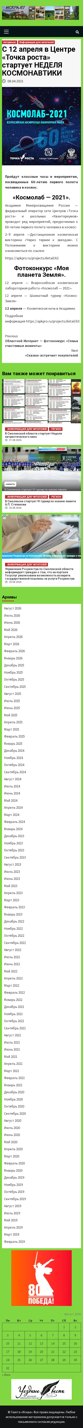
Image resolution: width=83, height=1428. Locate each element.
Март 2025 (11, 729)
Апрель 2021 (13, 1063)
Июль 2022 (12, 957)
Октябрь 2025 (14, 679)
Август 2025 (12, 693)
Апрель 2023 (13, 893)
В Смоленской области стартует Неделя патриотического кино (33, 435)
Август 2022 (12, 950)
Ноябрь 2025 (13, 672)
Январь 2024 (13, 829)
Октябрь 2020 (14, 1106)
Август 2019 (12, 1206)
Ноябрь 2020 (13, 1099)
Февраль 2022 (14, 992)
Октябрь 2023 (14, 850)
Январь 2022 (13, 999)
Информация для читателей (36, 42)
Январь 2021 (13, 1085)
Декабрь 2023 (14, 836)
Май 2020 (10, 1142)
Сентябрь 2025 (15, 686)
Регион (56, 429)
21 (52, 1352)
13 (41, 1343)
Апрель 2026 (13, 637)
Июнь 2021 (12, 1049)
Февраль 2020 (14, 1163)
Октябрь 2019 (14, 1191)
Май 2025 (10, 715)
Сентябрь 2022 (15, 943)
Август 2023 (12, 864)
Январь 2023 (13, 914)
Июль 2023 (12, 871)
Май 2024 (10, 800)
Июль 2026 (12, 615)
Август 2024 (12, 779)
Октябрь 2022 (14, 935)
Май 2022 (10, 971)
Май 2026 (10, 630)
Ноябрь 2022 (13, 928)
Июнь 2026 (12, 622)
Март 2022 (11, 985)
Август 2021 (12, 1035)
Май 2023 (10, 886)
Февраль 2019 (14, 1241)
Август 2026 (12, 608)
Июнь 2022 (12, 964)
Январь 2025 (13, 743)
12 (30, 1343)
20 (41, 1352)
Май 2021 (10, 1056)
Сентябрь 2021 (15, 1028)
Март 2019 (11, 1234)
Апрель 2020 (13, 1149)
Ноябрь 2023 (13, 843)
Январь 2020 (13, 1170)
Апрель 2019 (13, 1227)
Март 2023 (11, 900)
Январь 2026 (13, 658)
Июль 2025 (12, 701)
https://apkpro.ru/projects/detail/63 (53, 321)
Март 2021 (11, 1071)
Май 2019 (10, 1220)
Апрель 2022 (13, 978)
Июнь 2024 (12, 793)
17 (7, 1352)
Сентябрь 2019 (15, 1199)
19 (30, 1352)
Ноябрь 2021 (13, 1014)
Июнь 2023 (12, 878)
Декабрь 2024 (14, 750)
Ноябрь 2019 (13, 1184)
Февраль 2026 (14, 651)
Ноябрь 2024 (13, 758)
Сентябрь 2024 (15, 772)
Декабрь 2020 (14, 1092)
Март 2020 (11, 1156)
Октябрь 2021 (14, 1021)
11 (19, 1343)
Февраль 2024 (14, 822)
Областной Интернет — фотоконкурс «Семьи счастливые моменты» (41, 341)
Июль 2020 (12, 1128)
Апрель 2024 (13, 807)
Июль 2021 (12, 1042)
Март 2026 (11, 644)
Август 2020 (12, 1120)
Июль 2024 (12, 786)
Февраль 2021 (14, 1078)
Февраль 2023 (14, 907)
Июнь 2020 (12, 1135)
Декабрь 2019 (14, 1177)
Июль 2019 (12, 1213)
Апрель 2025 (13, 722)
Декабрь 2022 (14, 921)
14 (52, 1343)
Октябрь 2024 (14, 765)
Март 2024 (11, 815)
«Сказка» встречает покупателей (51, 353)
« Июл (6, 1375)
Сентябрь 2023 (15, 857)
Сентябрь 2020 (15, 1113)
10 (7, 1343)
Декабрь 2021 (14, 1007)
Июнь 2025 (12, 708)
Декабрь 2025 (14, 665)
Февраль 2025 (14, 736)
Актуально (9, 42)
